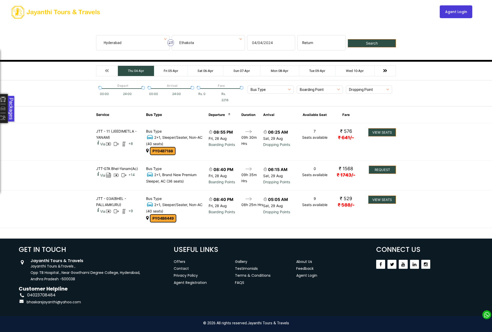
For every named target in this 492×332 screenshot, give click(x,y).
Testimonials (246, 268)
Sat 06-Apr (205, 71)
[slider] (99, 87)
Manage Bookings (220, 12)
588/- (346, 205)
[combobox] (271, 89)
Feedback (305, 268)
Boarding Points (222, 144)
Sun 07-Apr (241, 71)
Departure (217, 115)
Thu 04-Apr (136, 71)
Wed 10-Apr (355, 71)
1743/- (346, 175)
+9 (130, 211)
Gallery (252, 12)
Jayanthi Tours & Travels (268, 323)
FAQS (239, 282)
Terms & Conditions (253, 275)
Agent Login (456, 11)
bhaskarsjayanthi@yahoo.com (54, 302)
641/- (346, 137)
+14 (131, 175)
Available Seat (315, 115)
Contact (301, 12)
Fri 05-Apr (171, 71)
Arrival (268, 115)
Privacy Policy (186, 275)
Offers (179, 261)
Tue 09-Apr (317, 71)
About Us (276, 12)
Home (188, 12)
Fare (346, 115)
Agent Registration (190, 282)
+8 (130, 143)
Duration (248, 115)
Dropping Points (276, 144)
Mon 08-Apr (279, 71)
